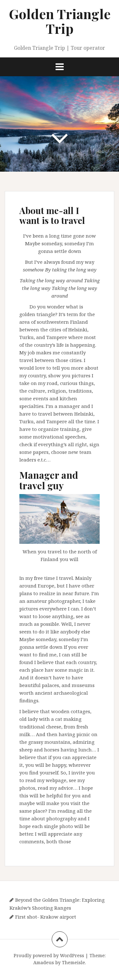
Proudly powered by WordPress (49, 955)
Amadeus (43, 962)
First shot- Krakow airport (45, 916)
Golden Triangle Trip (59, 21)
